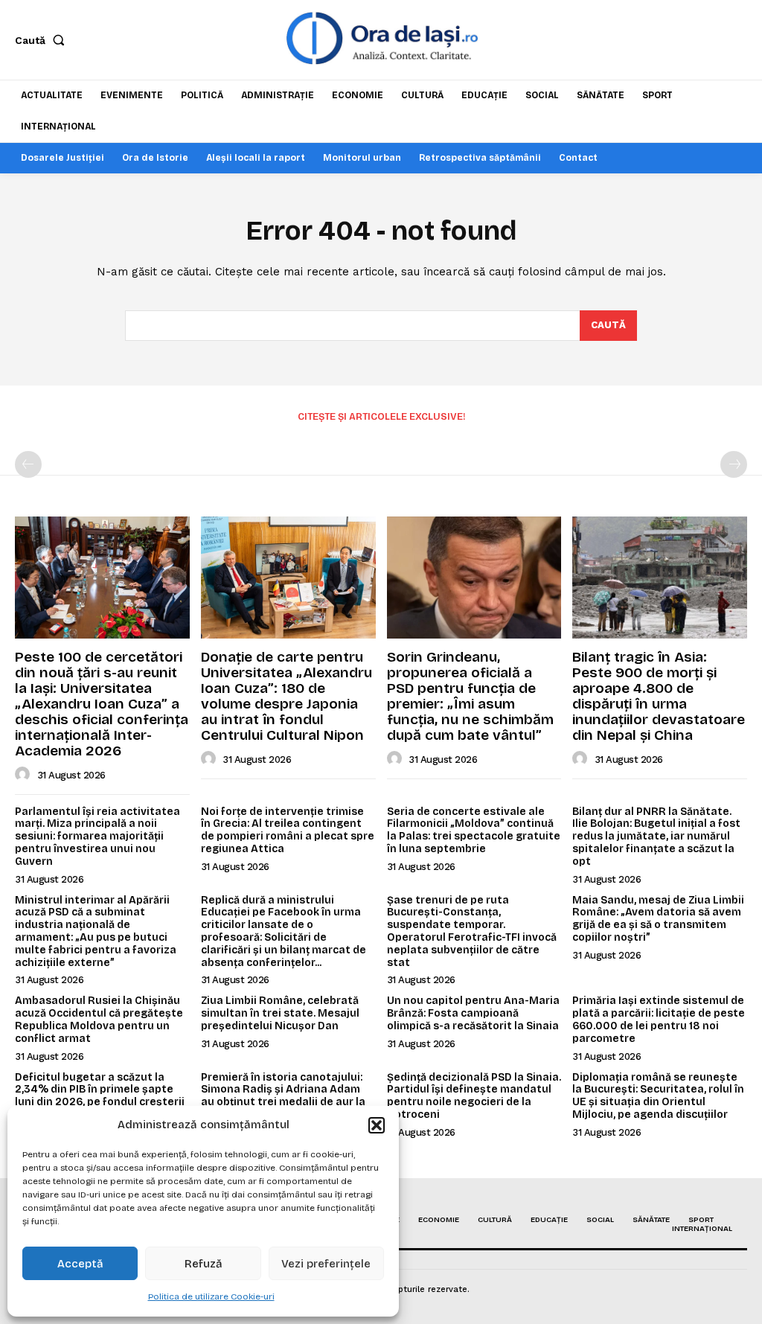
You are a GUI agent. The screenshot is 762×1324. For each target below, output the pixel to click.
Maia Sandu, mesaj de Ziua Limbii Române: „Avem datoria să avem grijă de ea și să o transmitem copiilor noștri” (658, 919)
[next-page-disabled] (733, 464)
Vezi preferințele (326, 1263)
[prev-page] (28, 464)
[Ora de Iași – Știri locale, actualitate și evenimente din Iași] (382, 38)
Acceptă (80, 1263)
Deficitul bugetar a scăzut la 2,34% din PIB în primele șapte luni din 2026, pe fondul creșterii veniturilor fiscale (100, 1096)
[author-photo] (24, 775)
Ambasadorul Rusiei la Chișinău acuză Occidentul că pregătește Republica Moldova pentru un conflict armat (99, 1019)
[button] (376, 1125)
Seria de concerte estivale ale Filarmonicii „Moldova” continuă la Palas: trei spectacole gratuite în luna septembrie (473, 830)
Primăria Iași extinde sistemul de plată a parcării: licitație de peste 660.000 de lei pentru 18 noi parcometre (658, 1019)
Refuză (203, 1263)
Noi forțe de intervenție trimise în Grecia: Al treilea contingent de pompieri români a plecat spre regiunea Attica (287, 830)
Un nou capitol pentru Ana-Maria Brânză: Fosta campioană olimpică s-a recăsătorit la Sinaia (473, 1013)
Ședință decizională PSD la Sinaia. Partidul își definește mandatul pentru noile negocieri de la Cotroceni (474, 1096)
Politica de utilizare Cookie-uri (211, 1296)
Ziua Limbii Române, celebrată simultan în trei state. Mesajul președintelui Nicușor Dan (280, 1013)
